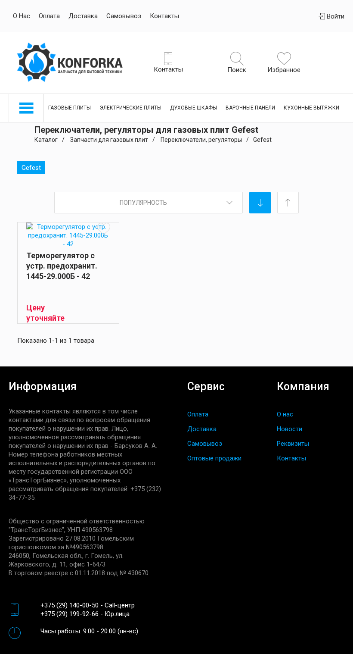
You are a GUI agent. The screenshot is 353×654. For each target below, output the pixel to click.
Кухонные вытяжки (311, 108)
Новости (289, 429)
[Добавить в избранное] (103, 228)
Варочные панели (250, 108)
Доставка (83, 16)
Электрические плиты (130, 108)
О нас (21, 16)
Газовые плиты (69, 108)
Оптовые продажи (214, 458)
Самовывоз (123, 16)
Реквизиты (293, 443)
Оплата (49, 16)
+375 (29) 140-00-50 (69, 605)
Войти (334, 16)
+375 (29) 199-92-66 (69, 614)
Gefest (31, 168)
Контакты (164, 16)
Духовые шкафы (193, 108)
